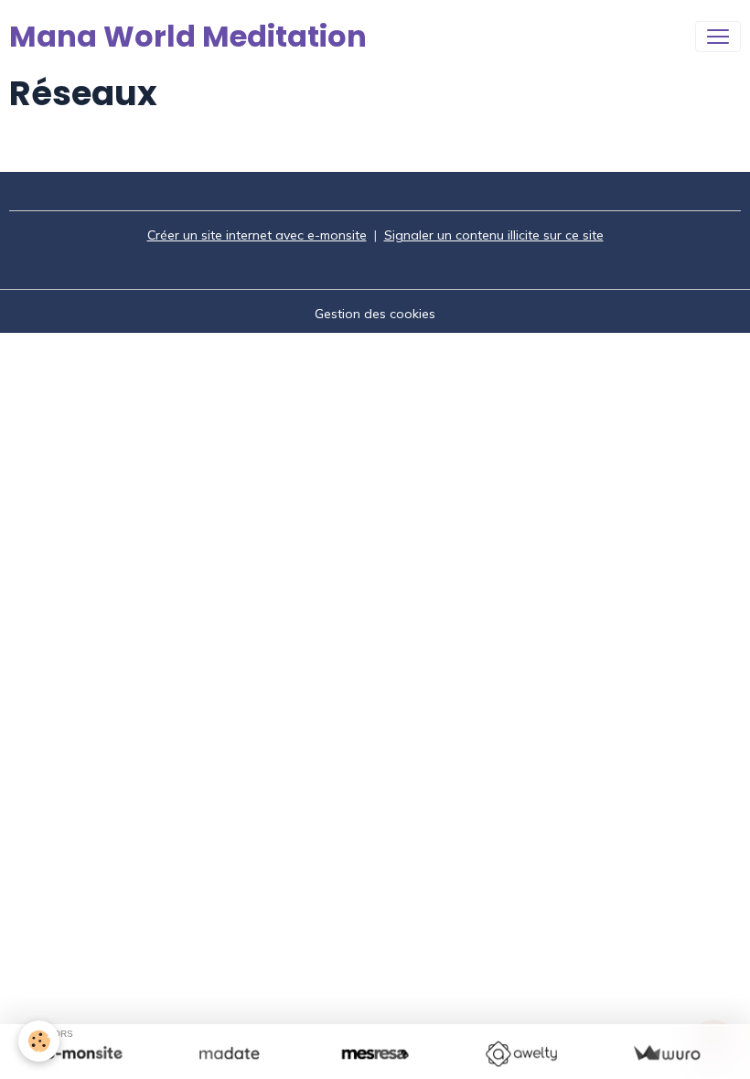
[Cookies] (38, 1041)
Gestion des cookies (375, 313)
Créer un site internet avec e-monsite (257, 235)
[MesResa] (374, 1054)
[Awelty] (520, 1054)
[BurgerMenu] (718, 36)
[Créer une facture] (666, 1054)
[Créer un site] (83, 1054)
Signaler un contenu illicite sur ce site (494, 235)
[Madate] (229, 1054)
